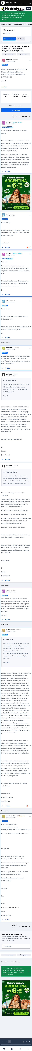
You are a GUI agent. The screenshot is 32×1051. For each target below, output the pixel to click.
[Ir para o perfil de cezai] (3, 591)
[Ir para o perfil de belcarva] (3, 60)
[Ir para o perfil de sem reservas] (3, 630)
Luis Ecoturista (11, 816)
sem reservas (10, 629)
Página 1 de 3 (14, 116)
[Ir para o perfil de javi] (3, 214)
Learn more (3, 3)
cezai (7, 590)
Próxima (24, 116)
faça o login (23, 938)
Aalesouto (9, 347)
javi (7, 214)
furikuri (8, 122)
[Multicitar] (2, 171)
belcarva (9, 59)
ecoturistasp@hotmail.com (10, 907)
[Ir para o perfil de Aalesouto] (3, 348)
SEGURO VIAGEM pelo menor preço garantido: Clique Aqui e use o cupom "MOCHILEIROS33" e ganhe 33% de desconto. (13, 16)
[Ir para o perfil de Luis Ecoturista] (3, 816)
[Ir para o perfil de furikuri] (3, 123)
